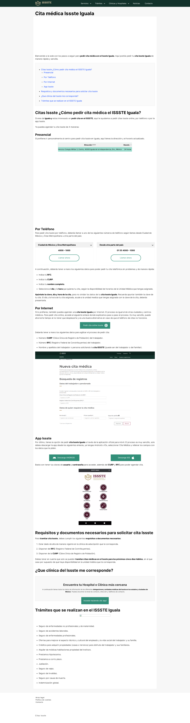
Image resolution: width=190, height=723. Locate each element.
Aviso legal (40, 697)
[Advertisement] (95, 36)
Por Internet (49, 82)
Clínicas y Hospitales (117, 3)
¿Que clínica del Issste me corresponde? (59, 96)
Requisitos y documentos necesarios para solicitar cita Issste (69, 91)
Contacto (149, 3)
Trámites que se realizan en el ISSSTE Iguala (61, 101)
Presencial (48, 72)
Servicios (84, 3)
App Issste (48, 86)
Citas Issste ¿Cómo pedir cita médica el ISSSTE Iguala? (66, 69)
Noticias (136, 3)
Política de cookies (43, 700)
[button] (64, 257)
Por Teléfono (50, 77)
